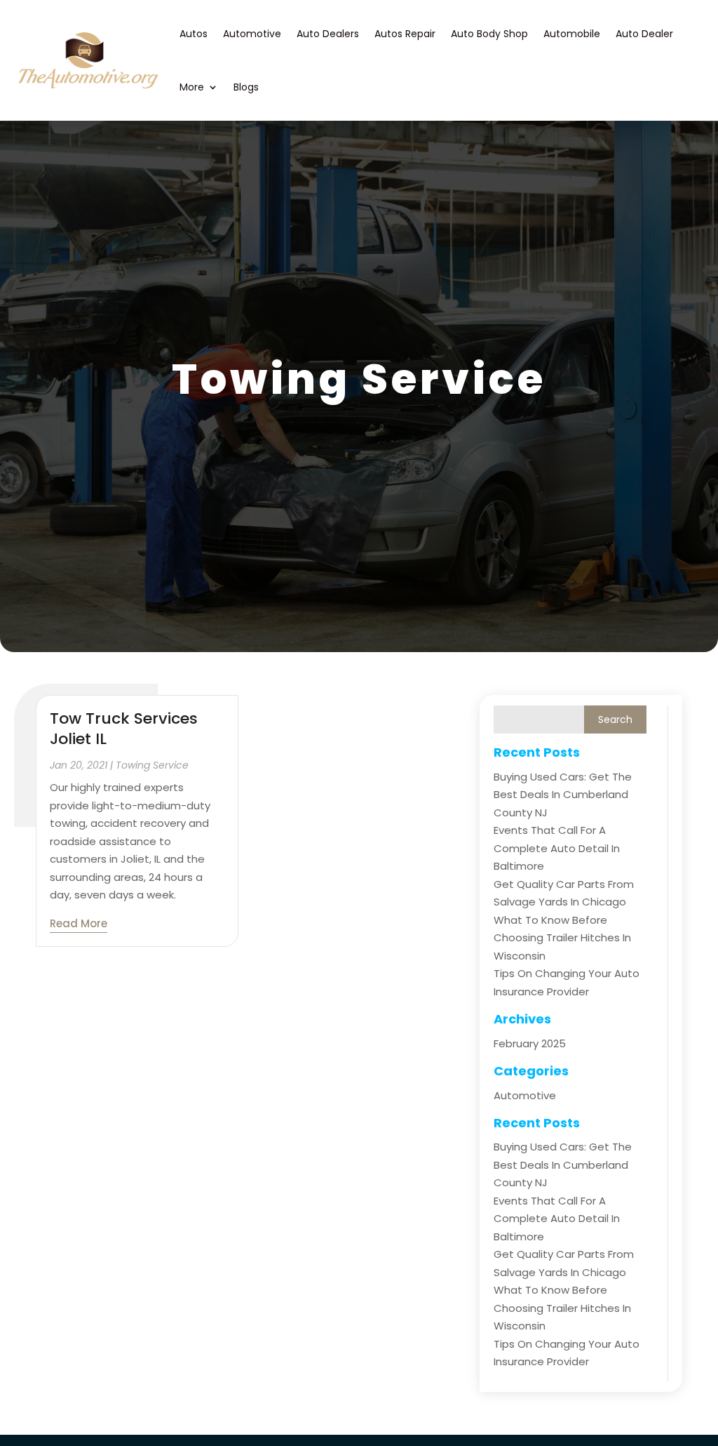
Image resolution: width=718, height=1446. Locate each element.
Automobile (571, 34)
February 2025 (530, 1043)
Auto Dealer (644, 34)
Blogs (246, 87)
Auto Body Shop (489, 34)
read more (78, 923)
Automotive (252, 34)
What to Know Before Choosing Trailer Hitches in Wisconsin (562, 938)
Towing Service (152, 765)
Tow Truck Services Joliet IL (124, 729)
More (192, 87)
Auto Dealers (328, 34)
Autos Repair (404, 34)
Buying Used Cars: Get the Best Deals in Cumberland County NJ (563, 794)
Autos (194, 34)
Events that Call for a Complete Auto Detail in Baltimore (557, 848)
